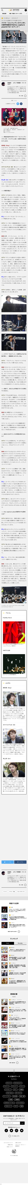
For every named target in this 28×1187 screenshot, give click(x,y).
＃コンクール (6, 1086)
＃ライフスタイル (20, 1102)
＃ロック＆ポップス (21, 891)
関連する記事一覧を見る (12, 931)
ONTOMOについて (8, 1142)
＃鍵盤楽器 (17, 1099)
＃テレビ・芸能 (12, 891)
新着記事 (4, 13)
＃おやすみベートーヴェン (9, 1102)
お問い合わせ (18, 1142)
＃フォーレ (22, 1086)
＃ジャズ (5, 891)
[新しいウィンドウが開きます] (6, 1130)
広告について (10, 1146)
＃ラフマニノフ (8, 1089)
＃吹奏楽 (21, 1089)
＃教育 (21, 1106)
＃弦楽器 (10, 1099)
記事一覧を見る (12, 1062)
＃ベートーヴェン (7, 1096)
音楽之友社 (10, 1144)
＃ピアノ (15, 1089)
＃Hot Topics (10, 1092)
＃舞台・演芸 (22, 1096)
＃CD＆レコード (8, 1106)
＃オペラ (15, 1106)
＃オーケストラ (18, 1092)
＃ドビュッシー (14, 1086)
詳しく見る (21, 95)
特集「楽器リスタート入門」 (16, 13)
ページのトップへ (15, 1136)
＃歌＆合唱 (15, 1096)
